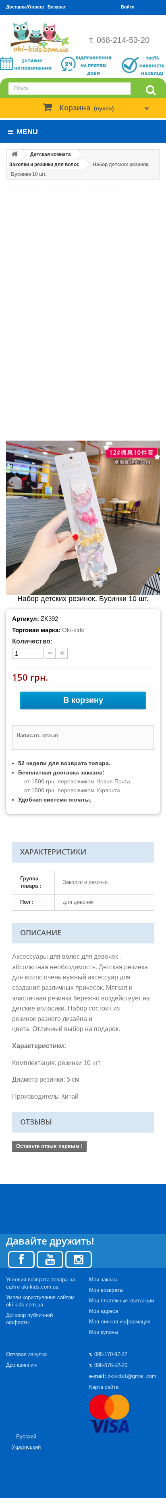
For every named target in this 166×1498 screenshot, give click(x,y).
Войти (128, 6)
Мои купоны (103, 1332)
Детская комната (50, 154)
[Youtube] (50, 1259)
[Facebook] (21, 1259)
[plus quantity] (62, 653)
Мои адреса (103, 1311)
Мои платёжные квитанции (121, 1301)
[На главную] (14, 155)
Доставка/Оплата (25, 6)
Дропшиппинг (22, 1365)
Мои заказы (103, 1279)
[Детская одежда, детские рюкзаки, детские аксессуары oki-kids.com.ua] (41, 37)
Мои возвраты (106, 1290)
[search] (151, 90)
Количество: (32, 641)
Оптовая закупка (26, 1354)
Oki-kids (73, 630)
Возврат (57, 6)
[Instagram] (78, 1259)
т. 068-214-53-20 (119, 40)
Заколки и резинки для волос (44, 164)
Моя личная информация (119, 1322)
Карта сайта (103, 1387)
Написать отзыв (37, 735)
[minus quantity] (50, 653)
